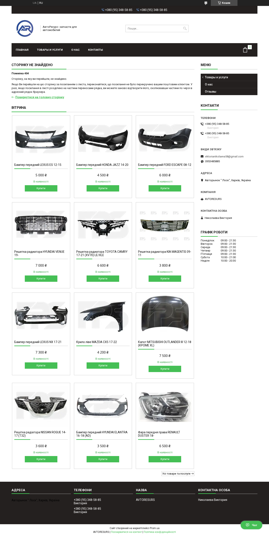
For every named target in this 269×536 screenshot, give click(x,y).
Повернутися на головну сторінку (39, 97)
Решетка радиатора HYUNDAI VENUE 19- (39, 253)
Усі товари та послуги (176, 473)
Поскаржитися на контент (126, 532)
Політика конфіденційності (160, 532)
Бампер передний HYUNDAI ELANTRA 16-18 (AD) (102, 434)
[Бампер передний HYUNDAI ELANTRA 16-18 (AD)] (103, 406)
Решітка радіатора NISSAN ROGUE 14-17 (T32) (40, 434)
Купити (41, 188)
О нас (75, 49)
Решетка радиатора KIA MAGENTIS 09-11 (164, 253)
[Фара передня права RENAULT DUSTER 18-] (165, 406)
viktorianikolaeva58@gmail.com (224, 156)
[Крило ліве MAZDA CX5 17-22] (103, 316)
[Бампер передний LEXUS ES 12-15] (41, 139)
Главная (22, 49)
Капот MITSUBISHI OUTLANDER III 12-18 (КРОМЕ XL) (164, 343)
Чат (254, 525)
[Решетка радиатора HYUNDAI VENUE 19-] (41, 226)
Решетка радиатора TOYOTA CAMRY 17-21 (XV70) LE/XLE (102, 253)
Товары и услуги (50, 49)
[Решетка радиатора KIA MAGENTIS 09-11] (165, 226)
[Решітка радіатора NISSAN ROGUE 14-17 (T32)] (41, 406)
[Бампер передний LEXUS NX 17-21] (41, 316)
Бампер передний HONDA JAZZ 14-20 (102, 164)
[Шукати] (185, 28)
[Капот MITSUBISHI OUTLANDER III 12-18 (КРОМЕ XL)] (165, 316)
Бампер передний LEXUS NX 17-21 (38, 342)
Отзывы (210, 91)
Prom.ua (155, 528)
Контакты (95, 49)
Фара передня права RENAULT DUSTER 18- (159, 434)
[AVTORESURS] (25, 28)
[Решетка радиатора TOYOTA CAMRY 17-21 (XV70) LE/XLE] (103, 226)
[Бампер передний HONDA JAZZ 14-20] (103, 139)
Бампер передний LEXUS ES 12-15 (37, 164)
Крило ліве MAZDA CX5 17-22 (96, 342)
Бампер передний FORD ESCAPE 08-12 (164, 164)
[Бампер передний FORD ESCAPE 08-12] (165, 139)
